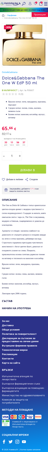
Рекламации (9, 354)
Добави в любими (14, 179)
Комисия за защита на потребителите (15, 401)
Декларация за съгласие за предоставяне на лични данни (20, 340)
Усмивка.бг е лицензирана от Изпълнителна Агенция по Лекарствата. (25, 424)
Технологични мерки (15, 349)
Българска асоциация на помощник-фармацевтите (23, 389)
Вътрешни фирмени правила (19, 345)
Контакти (8, 358)
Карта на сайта (11, 362)
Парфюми (11, 15)
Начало (3, 15)
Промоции (40, 14)
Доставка (8, 325)
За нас (5, 320)
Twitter (11, 442)
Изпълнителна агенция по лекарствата (17, 378)
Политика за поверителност (19, 333)
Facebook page (4, 442)
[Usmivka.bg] (10, 3)
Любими (37, 3)
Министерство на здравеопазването (23, 395)
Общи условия (11, 329)
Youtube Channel (24, 442)
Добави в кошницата (27, 171)
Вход (30, 4)
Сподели (33, 179)
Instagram (17, 442)
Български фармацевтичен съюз (21, 383)
